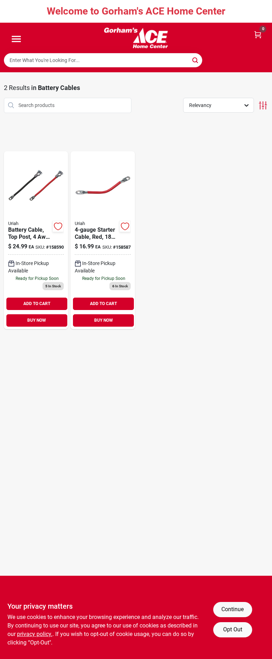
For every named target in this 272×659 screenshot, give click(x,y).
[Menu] (16, 39)
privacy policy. (34, 634)
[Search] (196, 60)
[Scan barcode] (211, 60)
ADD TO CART (36, 303)
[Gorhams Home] (136, 38)
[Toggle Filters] (263, 105)
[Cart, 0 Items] (257, 34)
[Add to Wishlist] (58, 226)
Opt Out (232, 629)
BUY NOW (36, 320)
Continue (232, 609)
